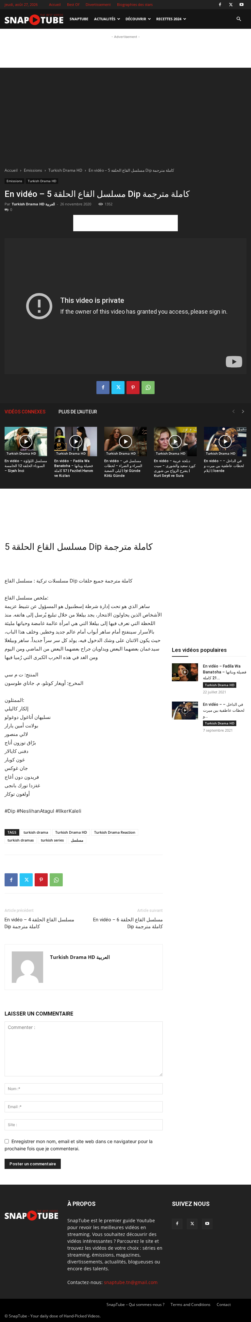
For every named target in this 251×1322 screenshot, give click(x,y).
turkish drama (36, 832)
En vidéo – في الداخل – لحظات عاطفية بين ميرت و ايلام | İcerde (224, 466)
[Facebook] (220, 4)
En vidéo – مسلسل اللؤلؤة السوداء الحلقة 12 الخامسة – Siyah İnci (26, 466)
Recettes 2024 (168, 18)
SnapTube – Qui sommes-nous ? (135, 1304)
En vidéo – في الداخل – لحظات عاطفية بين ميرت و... (223, 710)
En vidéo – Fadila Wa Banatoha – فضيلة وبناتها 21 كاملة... (224, 672)
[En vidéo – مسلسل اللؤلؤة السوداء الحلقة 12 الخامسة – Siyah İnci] (26, 441)
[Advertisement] (125, 50)
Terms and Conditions (190, 1304)
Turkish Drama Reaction (114, 832)
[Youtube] (241, 4)
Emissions (33, 170)
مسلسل (77, 840)
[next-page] (243, 412)
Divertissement (98, 4)
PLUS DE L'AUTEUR (78, 411)
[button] (238, 19)
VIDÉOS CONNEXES (25, 411)
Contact (224, 1304)
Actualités (104, 18)
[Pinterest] (133, 387)
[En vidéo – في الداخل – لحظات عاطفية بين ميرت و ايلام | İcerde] (225, 441)
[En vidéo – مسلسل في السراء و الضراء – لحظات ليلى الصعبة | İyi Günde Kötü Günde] (125, 441)
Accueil (55, 4)
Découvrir (136, 18)
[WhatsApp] (148, 387)
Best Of (73, 4)
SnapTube (79, 18)
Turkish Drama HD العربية (33, 203)
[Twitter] (231, 4)
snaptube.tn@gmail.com (131, 1282)
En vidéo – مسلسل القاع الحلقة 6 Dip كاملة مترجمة (128, 923)
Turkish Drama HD (65, 170)
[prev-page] (233, 412)
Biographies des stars (135, 4)
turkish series (52, 840)
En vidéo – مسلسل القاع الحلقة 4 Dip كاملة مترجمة (39, 923)
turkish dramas (21, 840)
